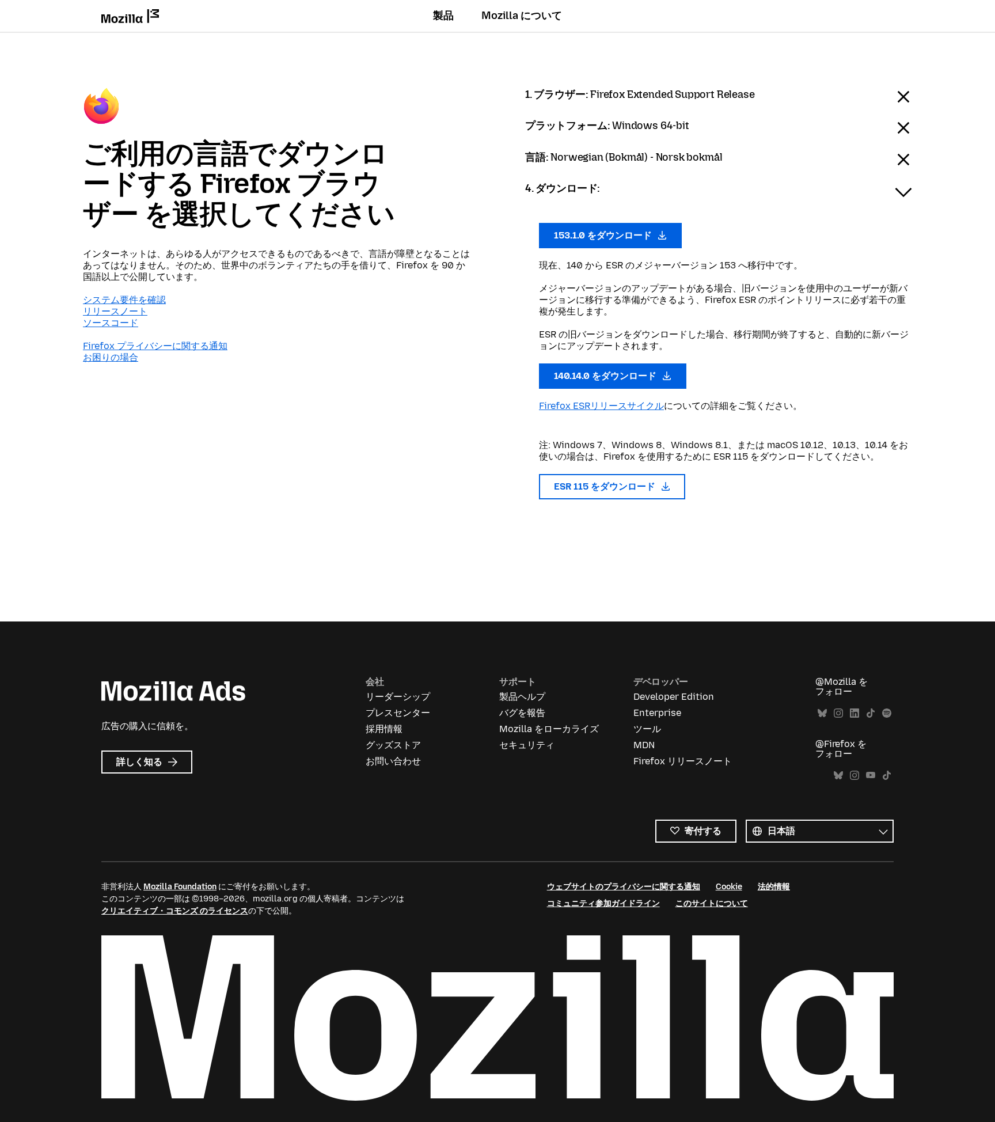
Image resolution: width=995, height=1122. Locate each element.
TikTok (871, 713)
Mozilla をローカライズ (549, 728)
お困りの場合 (110, 357)
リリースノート (115, 311)
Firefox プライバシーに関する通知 (155, 345)
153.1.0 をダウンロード (604, 235)
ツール (647, 728)
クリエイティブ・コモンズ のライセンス (174, 911)
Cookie (729, 887)
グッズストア (393, 745)
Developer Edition (673, 696)
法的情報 (774, 887)
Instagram (838, 713)
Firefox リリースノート (682, 761)
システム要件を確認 (124, 299)
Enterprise (657, 712)
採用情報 (384, 728)
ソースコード (110, 322)
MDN (644, 745)
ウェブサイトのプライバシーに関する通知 (623, 887)
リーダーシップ (398, 696)
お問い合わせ (393, 761)
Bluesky (822, 713)
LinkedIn (854, 713)
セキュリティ (527, 745)
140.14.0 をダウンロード (606, 375)
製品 (443, 15)
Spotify (887, 713)
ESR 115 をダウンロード (606, 486)
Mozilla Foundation (180, 887)
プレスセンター (398, 712)
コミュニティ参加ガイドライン (603, 903)
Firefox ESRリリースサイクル (601, 405)
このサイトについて (711, 903)
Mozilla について (521, 15)
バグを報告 (522, 712)
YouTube (871, 775)
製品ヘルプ (522, 696)
